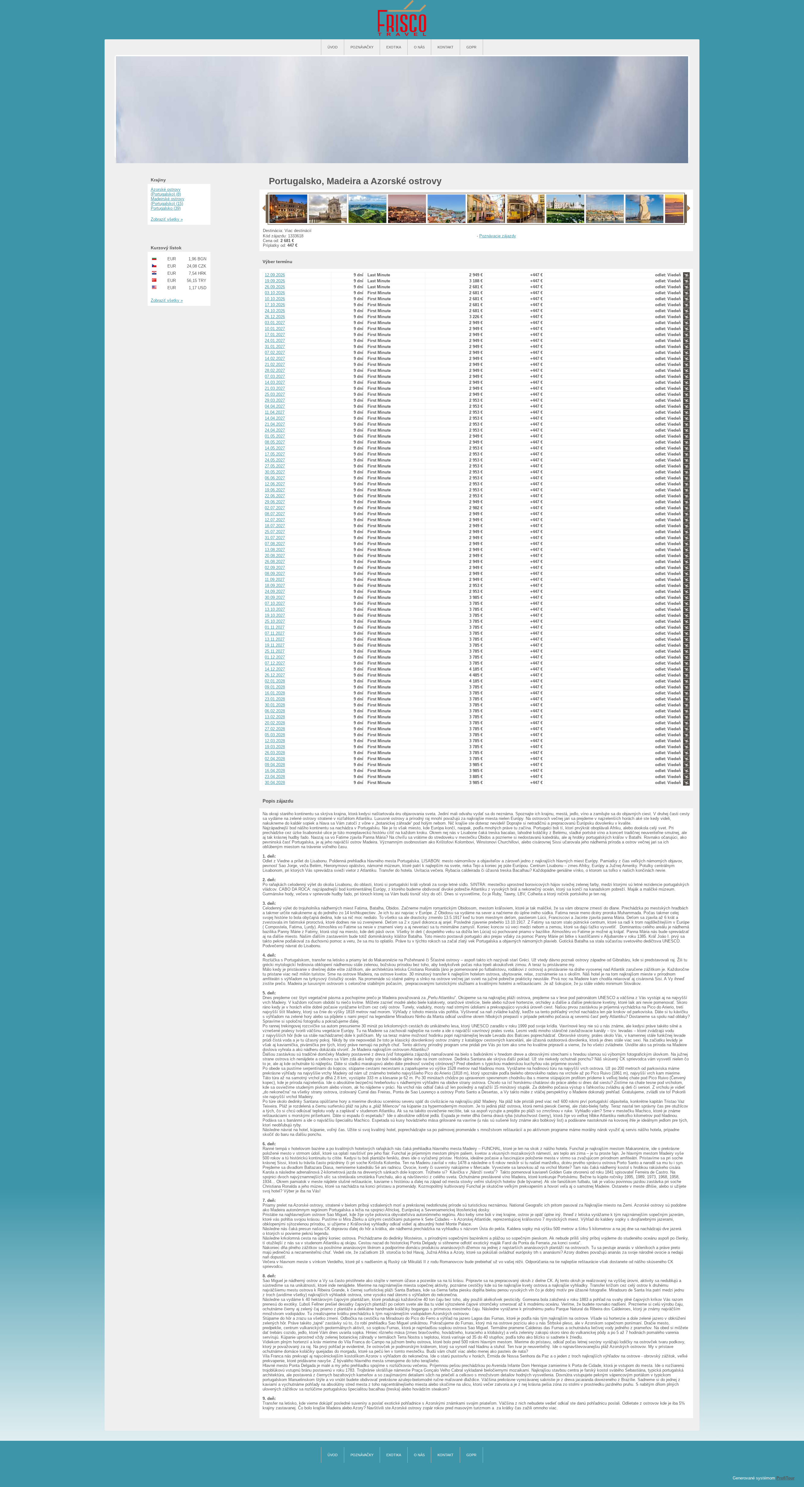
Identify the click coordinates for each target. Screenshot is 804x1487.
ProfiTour (785, 1478)
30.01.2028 (275, 705)
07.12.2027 (275, 663)
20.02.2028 (275, 723)
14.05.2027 (275, 448)
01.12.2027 (275, 657)
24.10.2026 (275, 310)
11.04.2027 (275, 412)
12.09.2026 (275, 275)
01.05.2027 (275, 436)
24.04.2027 (275, 430)
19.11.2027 (275, 645)
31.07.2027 (275, 537)
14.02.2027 (275, 358)
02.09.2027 (275, 567)
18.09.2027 (275, 585)
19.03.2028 (275, 746)
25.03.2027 (275, 394)
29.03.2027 (275, 400)
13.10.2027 (275, 609)
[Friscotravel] (402, 18)
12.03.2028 (275, 740)
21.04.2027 (275, 424)
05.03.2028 (275, 734)
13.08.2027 (275, 549)
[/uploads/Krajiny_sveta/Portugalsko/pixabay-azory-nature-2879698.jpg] (367, 221)
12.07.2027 (275, 519)
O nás (419, 47)
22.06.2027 (275, 496)
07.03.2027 (275, 376)
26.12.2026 (275, 316)
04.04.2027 (275, 406)
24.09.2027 (275, 591)
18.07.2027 (275, 525)
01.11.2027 (275, 627)
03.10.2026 (275, 292)
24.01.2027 (275, 340)
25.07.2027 (275, 531)
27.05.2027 (275, 466)
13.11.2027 (275, 639)
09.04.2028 (275, 764)
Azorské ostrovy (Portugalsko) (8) (166, 191)
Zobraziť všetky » (167, 219)
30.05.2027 (275, 472)
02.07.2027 (275, 508)
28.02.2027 (275, 370)
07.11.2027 (275, 633)
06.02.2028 (275, 711)
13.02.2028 (275, 717)
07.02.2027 (275, 352)
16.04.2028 (275, 770)
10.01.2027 (275, 328)
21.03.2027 (275, 388)
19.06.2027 (275, 490)
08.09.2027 (275, 573)
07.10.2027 (275, 603)
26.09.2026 (275, 287)
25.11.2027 (275, 651)
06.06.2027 (275, 478)
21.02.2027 (275, 364)
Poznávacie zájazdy (497, 236)
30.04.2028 (275, 782)
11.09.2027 (275, 579)
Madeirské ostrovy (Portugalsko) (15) (167, 201)
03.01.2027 (275, 322)
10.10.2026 (275, 298)
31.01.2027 (275, 346)
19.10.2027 (275, 615)
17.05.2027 (275, 454)
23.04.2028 (275, 776)
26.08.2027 (275, 561)
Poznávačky (361, 47)
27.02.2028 (275, 729)
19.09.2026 (275, 281)
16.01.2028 (275, 693)
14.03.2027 (275, 382)
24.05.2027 (275, 460)
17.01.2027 (275, 334)
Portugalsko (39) (166, 208)
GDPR (471, 47)
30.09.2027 (275, 597)
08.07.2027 (275, 513)
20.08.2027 (275, 555)
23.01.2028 (275, 699)
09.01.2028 (275, 687)
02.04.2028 (275, 758)
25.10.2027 (275, 621)
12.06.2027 (275, 484)
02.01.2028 (275, 681)
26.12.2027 (275, 675)
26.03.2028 (275, 752)
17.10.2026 (275, 304)
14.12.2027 (275, 669)
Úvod (333, 47)
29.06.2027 (275, 502)
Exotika (393, 47)
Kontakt (445, 47)
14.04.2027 (275, 418)
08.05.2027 (275, 442)
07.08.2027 (275, 543)
